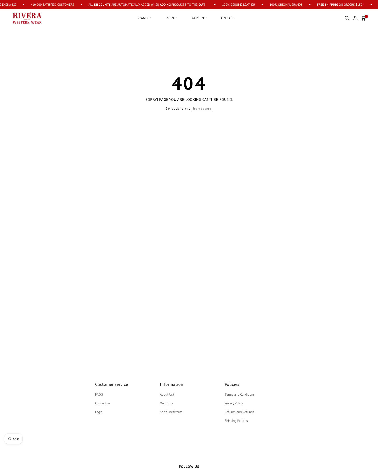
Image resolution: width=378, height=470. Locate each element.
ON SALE (227, 18)
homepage (202, 108)
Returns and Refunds (239, 412)
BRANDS (142, 18)
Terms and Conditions (240, 394)
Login (98, 412)
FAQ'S (99, 394)
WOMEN (197, 18)
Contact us (102, 403)
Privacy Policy (234, 403)
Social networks (171, 412)
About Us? (167, 394)
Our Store (166, 403)
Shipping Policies (236, 421)
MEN (170, 18)
